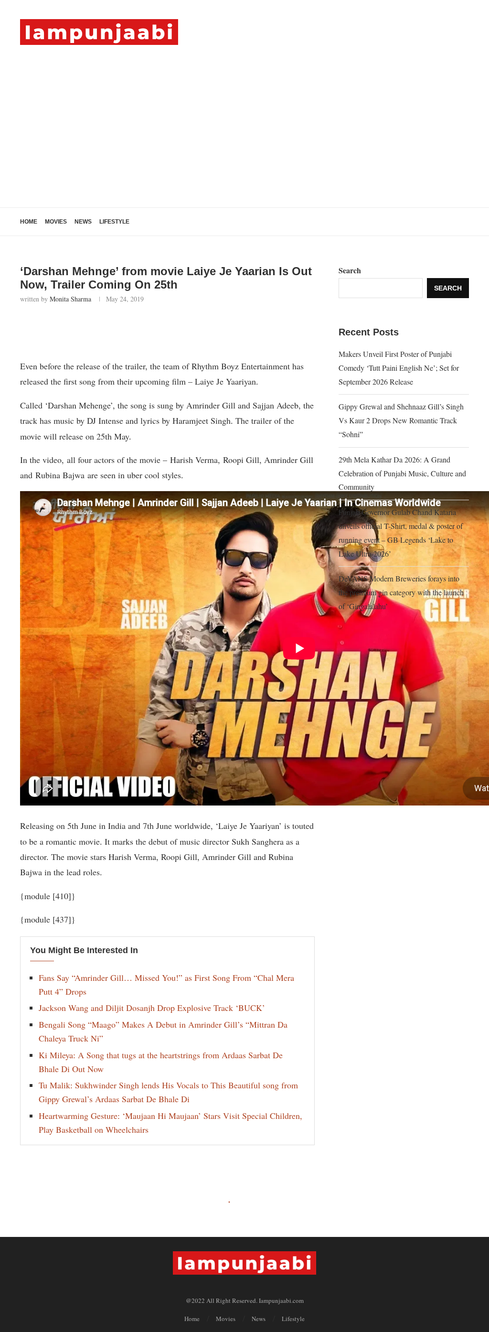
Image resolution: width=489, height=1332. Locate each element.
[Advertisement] (244, 116)
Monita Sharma (70, 298)
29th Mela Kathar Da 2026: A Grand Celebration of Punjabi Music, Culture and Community (402, 473)
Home (28, 221)
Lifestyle (114, 221)
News (83, 221)
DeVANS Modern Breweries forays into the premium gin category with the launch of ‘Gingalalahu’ (401, 592)
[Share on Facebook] (77, 329)
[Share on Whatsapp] (119, 329)
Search (350, 270)
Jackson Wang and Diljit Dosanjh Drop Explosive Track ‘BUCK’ (152, 1007)
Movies (56, 221)
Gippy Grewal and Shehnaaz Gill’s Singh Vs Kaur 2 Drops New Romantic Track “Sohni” (401, 420)
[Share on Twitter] (98, 329)
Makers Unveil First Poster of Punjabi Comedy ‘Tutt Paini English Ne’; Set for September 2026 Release (399, 368)
